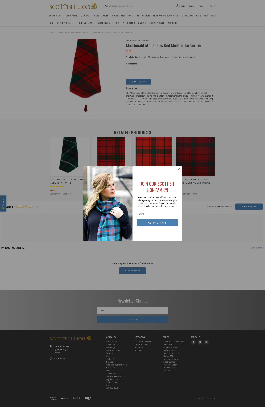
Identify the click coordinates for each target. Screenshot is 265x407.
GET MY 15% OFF (157, 223)
